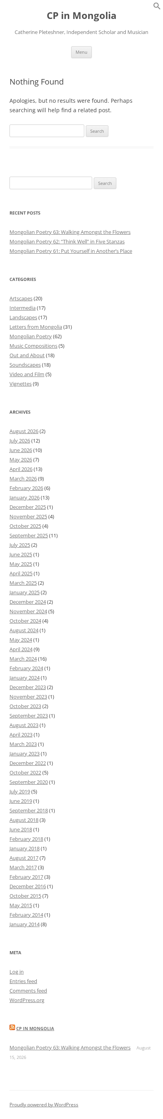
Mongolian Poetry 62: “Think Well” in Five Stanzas (67, 241)
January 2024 (24, 677)
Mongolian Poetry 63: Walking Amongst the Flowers (70, 231)
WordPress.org (26, 1000)
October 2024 (25, 620)
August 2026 (23, 431)
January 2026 (24, 497)
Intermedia (22, 307)
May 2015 (20, 905)
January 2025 (24, 592)
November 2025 (28, 516)
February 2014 (26, 914)
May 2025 (20, 563)
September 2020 (28, 782)
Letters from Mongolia (35, 326)
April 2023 (20, 734)
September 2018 (28, 810)
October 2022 (25, 772)
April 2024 (20, 649)
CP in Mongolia (82, 15)
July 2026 (19, 440)
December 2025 (27, 507)
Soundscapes (25, 364)
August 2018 (23, 819)
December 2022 (27, 763)
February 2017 (26, 876)
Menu (81, 52)
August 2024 (23, 630)
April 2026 (20, 469)
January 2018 (24, 848)
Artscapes (20, 298)
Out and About (27, 355)
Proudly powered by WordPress (43, 1104)
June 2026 (20, 450)
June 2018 (20, 829)
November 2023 (28, 696)
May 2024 (20, 639)
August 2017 (23, 857)
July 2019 (19, 791)
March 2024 (23, 658)
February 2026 (26, 488)
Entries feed (23, 981)
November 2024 (28, 611)
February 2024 (26, 668)
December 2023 (27, 687)
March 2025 (23, 582)
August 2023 (23, 725)
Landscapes (23, 317)
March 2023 (23, 744)
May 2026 (20, 459)
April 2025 (20, 573)
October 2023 (25, 706)
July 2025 (19, 544)
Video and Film (26, 374)
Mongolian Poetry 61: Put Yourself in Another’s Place (70, 250)
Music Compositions (33, 345)
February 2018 (26, 838)
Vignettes (20, 383)
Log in (16, 971)
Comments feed (28, 990)
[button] (157, 7)
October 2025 (25, 525)
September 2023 (28, 715)
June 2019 (20, 800)
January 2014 (24, 924)
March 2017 (23, 867)
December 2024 (27, 601)
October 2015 (25, 895)
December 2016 (27, 886)
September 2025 (28, 535)
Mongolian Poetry (30, 336)
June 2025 (20, 554)
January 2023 (24, 753)
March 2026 (23, 478)
